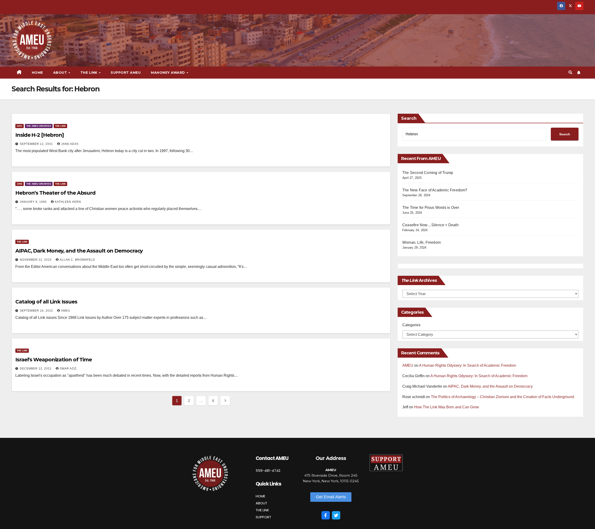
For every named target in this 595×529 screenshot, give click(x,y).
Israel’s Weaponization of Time (53, 359)
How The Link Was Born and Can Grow (446, 407)
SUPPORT (263, 517)
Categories (411, 325)
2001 (19, 126)
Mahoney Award (168, 72)
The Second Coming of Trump (427, 173)
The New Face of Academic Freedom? (434, 190)
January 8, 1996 (34, 201)
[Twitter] (336, 515)
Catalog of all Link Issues (46, 302)
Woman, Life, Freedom (421, 242)
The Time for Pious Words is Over (430, 208)
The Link (60, 126)
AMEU (65, 310)
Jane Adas (70, 144)
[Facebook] (325, 515)
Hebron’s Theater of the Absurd (55, 193)
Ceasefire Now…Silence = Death (430, 225)
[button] (570, 72)
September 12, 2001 (37, 144)
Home (37, 72)
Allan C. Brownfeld (77, 259)
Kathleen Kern (68, 201)
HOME (260, 496)
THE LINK (262, 510)
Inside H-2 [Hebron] (39, 135)
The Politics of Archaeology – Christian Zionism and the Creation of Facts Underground (502, 397)
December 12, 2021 (36, 368)
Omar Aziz (68, 368)
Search (408, 118)
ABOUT (261, 503)
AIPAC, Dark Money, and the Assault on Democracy (79, 251)
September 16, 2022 (37, 310)
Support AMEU (126, 72)
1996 (19, 184)
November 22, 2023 (36, 259)
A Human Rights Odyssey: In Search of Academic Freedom (467, 365)
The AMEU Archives (38, 126)
